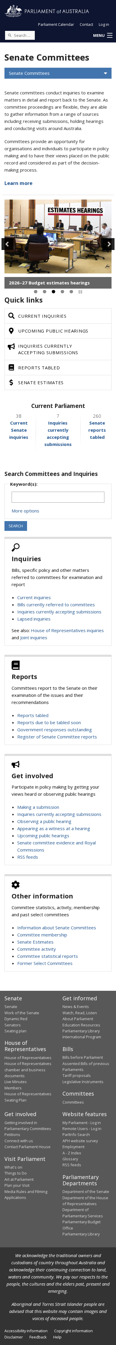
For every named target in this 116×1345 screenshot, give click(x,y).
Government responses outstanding (54, 729)
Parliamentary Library (81, 1031)
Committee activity (36, 949)
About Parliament (77, 1018)
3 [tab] (54, 292)
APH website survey (80, 1140)
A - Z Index (71, 1153)
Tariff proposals (76, 1075)
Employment (73, 1146)
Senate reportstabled (97, 430)
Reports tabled (32, 715)
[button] (102, 36)
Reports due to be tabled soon (49, 722)
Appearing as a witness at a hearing (53, 828)
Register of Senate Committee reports (57, 737)
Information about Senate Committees (56, 928)
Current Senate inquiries (18, 430)
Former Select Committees (45, 963)
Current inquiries (34, 597)
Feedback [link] (38, 1337)
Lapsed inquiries (34, 619)
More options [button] (25, 511)
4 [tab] (62, 292)
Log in (104, 24)
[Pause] (80, 292)
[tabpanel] (58, 244)
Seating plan (15, 1031)
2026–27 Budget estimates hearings (49, 283)
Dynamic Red (15, 1018)
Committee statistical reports (47, 956)
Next (109, 244)
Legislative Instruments (83, 1081)
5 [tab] (71, 292)
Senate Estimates (35, 942)
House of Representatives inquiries (67, 630)
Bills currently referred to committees (56, 604)
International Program (81, 1036)
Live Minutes (15, 1081)
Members (13, 1088)
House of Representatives (27, 1057)
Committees (73, 1102)
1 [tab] (36, 292)
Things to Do (15, 1173)
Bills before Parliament (82, 1057)
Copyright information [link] (73, 1330)
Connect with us (18, 1140)
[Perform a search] (9, 35)
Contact (86, 24)
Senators (12, 1025)
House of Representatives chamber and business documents (27, 1069)
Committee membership (42, 935)
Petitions (12, 1134)
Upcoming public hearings (43, 835)
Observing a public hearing (44, 821)
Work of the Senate (21, 1012)
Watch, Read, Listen (79, 1012)
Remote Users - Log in (81, 1128)
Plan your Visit (16, 1185)
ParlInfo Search (76, 1134)
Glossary (70, 1159)
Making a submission (38, 807)
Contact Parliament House (27, 1146)
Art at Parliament (19, 1179)
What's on (13, 1167)
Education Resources (81, 1025)
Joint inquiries (33, 637)
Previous (7, 244)
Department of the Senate (85, 1191)
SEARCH (16, 525)
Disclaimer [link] (13, 1337)
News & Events (75, 1006)
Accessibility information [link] (26, 1330)
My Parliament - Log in (81, 1122)
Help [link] (57, 1337)
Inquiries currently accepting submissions (59, 612)
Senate (10, 1006)
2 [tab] (45, 292)
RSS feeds (27, 857)
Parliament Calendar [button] (56, 24)
